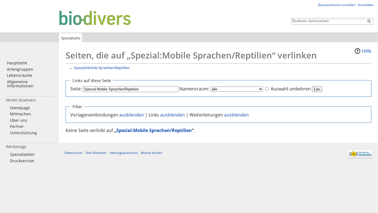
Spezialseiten (22, 154)
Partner (17, 126)
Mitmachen (20, 113)
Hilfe (366, 51)
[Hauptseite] (67, 17)
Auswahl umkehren (291, 89)
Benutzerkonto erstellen (336, 4)
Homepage (20, 107)
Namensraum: (194, 89)
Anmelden (366, 4)
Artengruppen (20, 69)
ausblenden (131, 115)
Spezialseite (70, 38)
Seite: (76, 89)
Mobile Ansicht (151, 153)
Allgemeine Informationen (20, 84)
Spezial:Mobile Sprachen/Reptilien (102, 67)
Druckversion (22, 160)
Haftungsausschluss (124, 153)
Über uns (18, 120)
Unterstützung (23, 132)
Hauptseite (17, 62)
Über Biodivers (95, 153)
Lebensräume (19, 75)
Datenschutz (73, 153)
